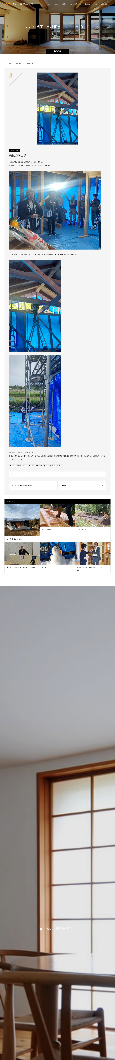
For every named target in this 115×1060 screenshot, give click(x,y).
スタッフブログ (14, 150)
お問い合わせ (105, 4)
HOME (48, 4)
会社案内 (63, 4)
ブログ (95, 4)
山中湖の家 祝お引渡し (14, 539)
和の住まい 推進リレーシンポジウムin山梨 (21, 567)
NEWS (56, 4)
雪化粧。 (45, 567)
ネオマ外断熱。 (47, 529)
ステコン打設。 (82, 529)
